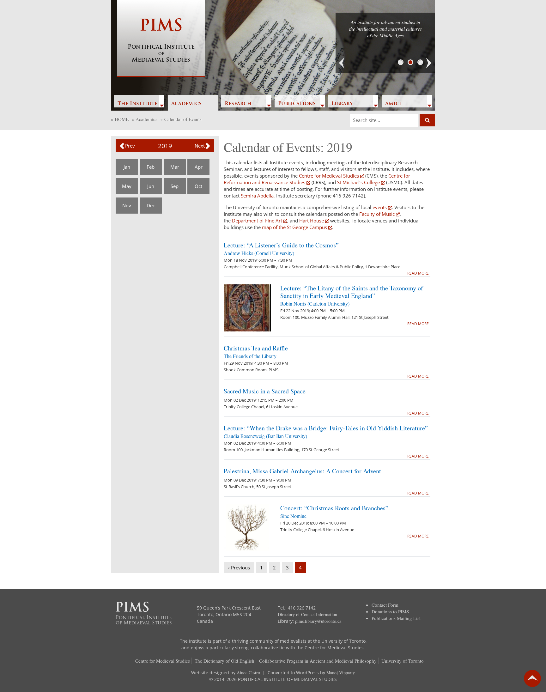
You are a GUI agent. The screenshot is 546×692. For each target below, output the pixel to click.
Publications (297, 103)
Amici (393, 103)
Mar (174, 167)
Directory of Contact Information (307, 614)
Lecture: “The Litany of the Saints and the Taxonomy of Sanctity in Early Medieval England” (351, 292)
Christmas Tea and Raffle (256, 348)
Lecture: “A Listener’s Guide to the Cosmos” (281, 245)
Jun (150, 186)
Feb (151, 167)
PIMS (161, 41)
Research (238, 103)
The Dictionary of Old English (224, 661)
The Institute (137, 103)
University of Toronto (402, 661)
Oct (198, 186)
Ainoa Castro (248, 673)
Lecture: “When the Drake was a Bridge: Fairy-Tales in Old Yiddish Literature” (326, 428)
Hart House (311, 220)
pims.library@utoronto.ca (318, 621)
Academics (186, 103)
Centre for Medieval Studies (329, 176)
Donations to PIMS (390, 611)
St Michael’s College (358, 182)
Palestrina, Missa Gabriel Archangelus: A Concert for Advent (302, 471)
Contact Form (385, 605)
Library (342, 103)
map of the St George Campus (294, 227)
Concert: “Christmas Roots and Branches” (334, 508)
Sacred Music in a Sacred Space (265, 391)
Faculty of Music (377, 214)
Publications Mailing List (396, 618)
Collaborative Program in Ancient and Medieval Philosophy (318, 661)
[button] (342, 63)
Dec (151, 205)
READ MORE (418, 273)
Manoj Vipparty (340, 673)
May (126, 186)
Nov (126, 205)
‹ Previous (239, 567)
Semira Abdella (257, 195)
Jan (127, 167)
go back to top (532, 678)
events (380, 207)
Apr (199, 167)
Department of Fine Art (256, 220)
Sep (175, 186)
